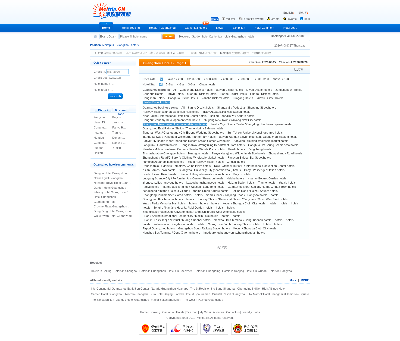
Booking (155, 312)
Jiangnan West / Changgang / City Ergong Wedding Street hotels (183, 132)
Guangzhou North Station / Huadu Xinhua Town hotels (262, 186)
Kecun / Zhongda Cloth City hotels (243, 203)
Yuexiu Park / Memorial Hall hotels (164, 203)
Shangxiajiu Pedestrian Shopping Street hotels (246, 107)
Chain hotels (207, 84)
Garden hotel (200, 36)
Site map (191, 312)
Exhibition (239, 27)
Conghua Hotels (104, 127)
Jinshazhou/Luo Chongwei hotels (164, 153)
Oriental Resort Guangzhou (229, 294)
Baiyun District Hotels (125, 117)
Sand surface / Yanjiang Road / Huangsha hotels (236, 195)
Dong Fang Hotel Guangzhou (112, 211)
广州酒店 (100, 53)
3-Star (192, 84)
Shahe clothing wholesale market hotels (205, 174)
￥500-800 (243, 79)
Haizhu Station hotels (241, 182)
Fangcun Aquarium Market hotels (163, 161)
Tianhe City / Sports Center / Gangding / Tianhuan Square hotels (250, 124)
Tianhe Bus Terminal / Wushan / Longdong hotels (193, 186)
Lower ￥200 (175, 79)
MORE (305, 280)
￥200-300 (193, 79)
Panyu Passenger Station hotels (264, 170)
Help (307, 19)
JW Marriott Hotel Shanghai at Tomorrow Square (278, 294)
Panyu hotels (151, 186)
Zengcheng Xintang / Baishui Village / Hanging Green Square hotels (185, 191)
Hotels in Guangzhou (162, 27)
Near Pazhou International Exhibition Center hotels (174, 116)
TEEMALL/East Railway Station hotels (226, 111)
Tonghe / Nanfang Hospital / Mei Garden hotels (183, 207)
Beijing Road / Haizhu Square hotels (255, 191)
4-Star (181, 84)
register (230, 19)
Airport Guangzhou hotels (159, 228)
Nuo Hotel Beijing (161, 294)
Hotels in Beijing (101, 271)
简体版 (302, 12)
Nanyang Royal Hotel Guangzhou (115, 183)
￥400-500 (227, 79)
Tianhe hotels (266, 182)
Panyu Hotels (120, 127)
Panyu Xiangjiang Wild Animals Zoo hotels (238, 153)
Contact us (233, 312)
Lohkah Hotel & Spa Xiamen (192, 294)
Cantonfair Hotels (196, 27)
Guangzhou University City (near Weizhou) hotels (210, 170)
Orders (275, 19)
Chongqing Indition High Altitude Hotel (261, 288)
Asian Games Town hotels (159, 170)
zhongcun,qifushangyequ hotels (163, 182)
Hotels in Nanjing (233, 271)
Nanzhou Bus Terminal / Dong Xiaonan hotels (242, 220)
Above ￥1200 (281, 79)
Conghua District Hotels (183, 98)
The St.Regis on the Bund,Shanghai (212, 288)
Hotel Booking (131, 27)
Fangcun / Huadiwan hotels (160, 145)
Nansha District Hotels (215, 98)
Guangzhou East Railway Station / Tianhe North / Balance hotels (183, 128)
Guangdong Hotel (105, 201)
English (288, 12)
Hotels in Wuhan (256, 271)
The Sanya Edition (102, 299)
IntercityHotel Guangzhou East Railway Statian (123, 192)
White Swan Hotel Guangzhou (113, 216)
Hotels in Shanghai (125, 271)
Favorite (292, 19)
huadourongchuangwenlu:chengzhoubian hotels (234, 232)
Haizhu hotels (235, 178)
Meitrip (106, 45)
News (219, 27)
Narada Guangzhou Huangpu (169, 288)
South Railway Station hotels (206, 161)
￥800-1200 (261, 79)
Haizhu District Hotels (107, 153)
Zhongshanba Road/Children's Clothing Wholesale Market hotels (183, 157)
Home (106, 27)
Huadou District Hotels (264, 94)
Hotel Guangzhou (105, 197)
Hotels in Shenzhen (180, 271)
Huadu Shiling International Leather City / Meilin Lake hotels (180, 216)
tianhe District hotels (201, 107)
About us (218, 312)
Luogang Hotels (104, 148)
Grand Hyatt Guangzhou (109, 178)
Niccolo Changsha (137, 294)
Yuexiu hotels (287, 182)
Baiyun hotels (241, 174)
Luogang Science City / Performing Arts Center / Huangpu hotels (183, 178)
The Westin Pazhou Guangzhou (203, 299)
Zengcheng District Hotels (196, 89)
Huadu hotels (236, 149)
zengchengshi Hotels (125, 122)
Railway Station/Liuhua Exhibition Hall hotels (171, 111)
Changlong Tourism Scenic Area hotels (167, 195)
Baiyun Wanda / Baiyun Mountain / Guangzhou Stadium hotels (258, 136)
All (161, 79)
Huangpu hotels (198, 153)
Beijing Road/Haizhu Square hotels (232, 116)
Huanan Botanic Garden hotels (266, 178)
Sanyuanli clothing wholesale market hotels (261, 141)
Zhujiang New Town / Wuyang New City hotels (232, 120)
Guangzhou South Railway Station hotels (233, 224)
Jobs (257, 312)
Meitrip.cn (203, 317)
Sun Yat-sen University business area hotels (255, 132)
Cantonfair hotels (220, 36)
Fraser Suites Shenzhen (166, 299)
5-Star (170, 84)
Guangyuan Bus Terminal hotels (163, 199)
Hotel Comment (264, 27)
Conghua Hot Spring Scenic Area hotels (273, 145)
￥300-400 (210, 79)
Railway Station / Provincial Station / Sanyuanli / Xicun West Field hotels (242, 199)
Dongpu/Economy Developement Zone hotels (171, 120)
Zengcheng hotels (259, 149)
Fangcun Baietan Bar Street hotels (249, 157)
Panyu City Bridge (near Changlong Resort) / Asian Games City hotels (186, 141)
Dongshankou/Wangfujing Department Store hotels (213, 145)
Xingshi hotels (236, 161)
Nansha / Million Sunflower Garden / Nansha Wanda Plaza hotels (184, 149)
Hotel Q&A (290, 27)
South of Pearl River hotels (159, 174)
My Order (205, 312)
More (293, 280)
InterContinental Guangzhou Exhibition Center (120, 288)
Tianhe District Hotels (125, 132)
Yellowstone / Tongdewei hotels (173, 224)
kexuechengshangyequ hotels (205, 182)
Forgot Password (253, 19)
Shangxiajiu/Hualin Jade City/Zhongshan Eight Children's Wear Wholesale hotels (194, 211)
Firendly (247, 312)
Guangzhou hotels (242, 36)
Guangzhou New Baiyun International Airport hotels (175, 124)
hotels (199, 195)
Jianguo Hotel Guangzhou (110, 173)
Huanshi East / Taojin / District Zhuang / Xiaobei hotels (176, 220)
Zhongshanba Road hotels (285, 153)
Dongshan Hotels (123, 137)
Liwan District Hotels (106, 122)
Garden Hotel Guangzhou (110, 187)
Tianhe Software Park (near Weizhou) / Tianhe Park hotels (179, 136)
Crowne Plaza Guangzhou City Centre (118, 206)
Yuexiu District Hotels (125, 148)
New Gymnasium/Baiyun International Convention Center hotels (254, 166)
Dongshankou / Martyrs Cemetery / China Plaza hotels (177, 166)
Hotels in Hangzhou (281, 271)
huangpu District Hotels (201, 94)
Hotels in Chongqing (207, 271)
